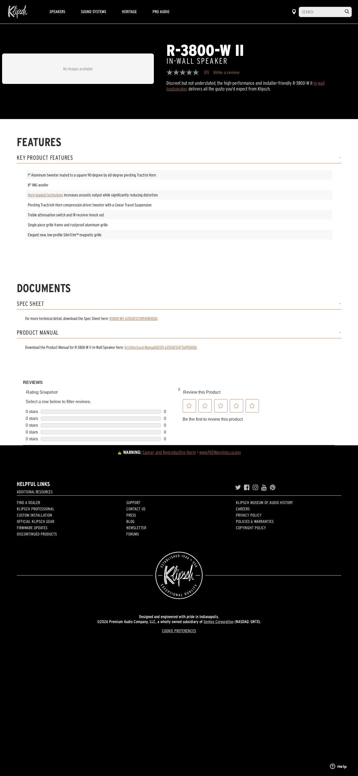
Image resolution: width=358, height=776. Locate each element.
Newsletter (136, 527)
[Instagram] (255, 487)
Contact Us (135, 508)
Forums (132, 534)
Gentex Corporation (219, 621)
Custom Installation (34, 515)
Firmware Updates (32, 527)
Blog (130, 521)
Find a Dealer (28, 502)
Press (131, 515)
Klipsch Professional (35, 508)
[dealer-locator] (294, 12)
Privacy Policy (249, 515)
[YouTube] (264, 487)
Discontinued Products (37, 534)
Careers (243, 508)
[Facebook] (246, 487)
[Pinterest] (272, 487)
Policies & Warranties (255, 521)
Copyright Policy (251, 527)
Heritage (129, 11)
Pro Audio (161, 11)
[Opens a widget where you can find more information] (338, 766)
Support (133, 502)
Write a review (226, 73)
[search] (347, 11)
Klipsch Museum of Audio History (264, 502)
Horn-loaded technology (45, 194)
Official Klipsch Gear (35, 521)
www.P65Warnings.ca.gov (220, 452)
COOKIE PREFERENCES (179, 630)
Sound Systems (93, 11)
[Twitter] (238, 487)
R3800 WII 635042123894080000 (133, 318)
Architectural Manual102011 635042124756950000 (160, 347)
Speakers (57, 11)
